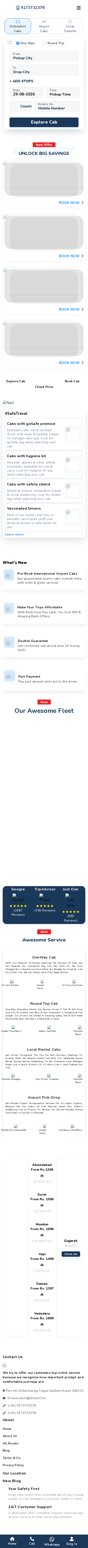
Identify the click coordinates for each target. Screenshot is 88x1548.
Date (16, 90)
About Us (10, 1436)
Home (7, 1429)
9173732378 (32, 7)
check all (70, 1254)
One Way (27, 43)
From (16, 54)
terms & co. (12, 1458)
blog (6, 1450)
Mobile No (45, 104)
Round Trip (56, 43)
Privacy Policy (13, 1465)
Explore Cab (44, 122)
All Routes (11, 1443)
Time (53, 90)
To (14, 68)
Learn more (14, 534)
